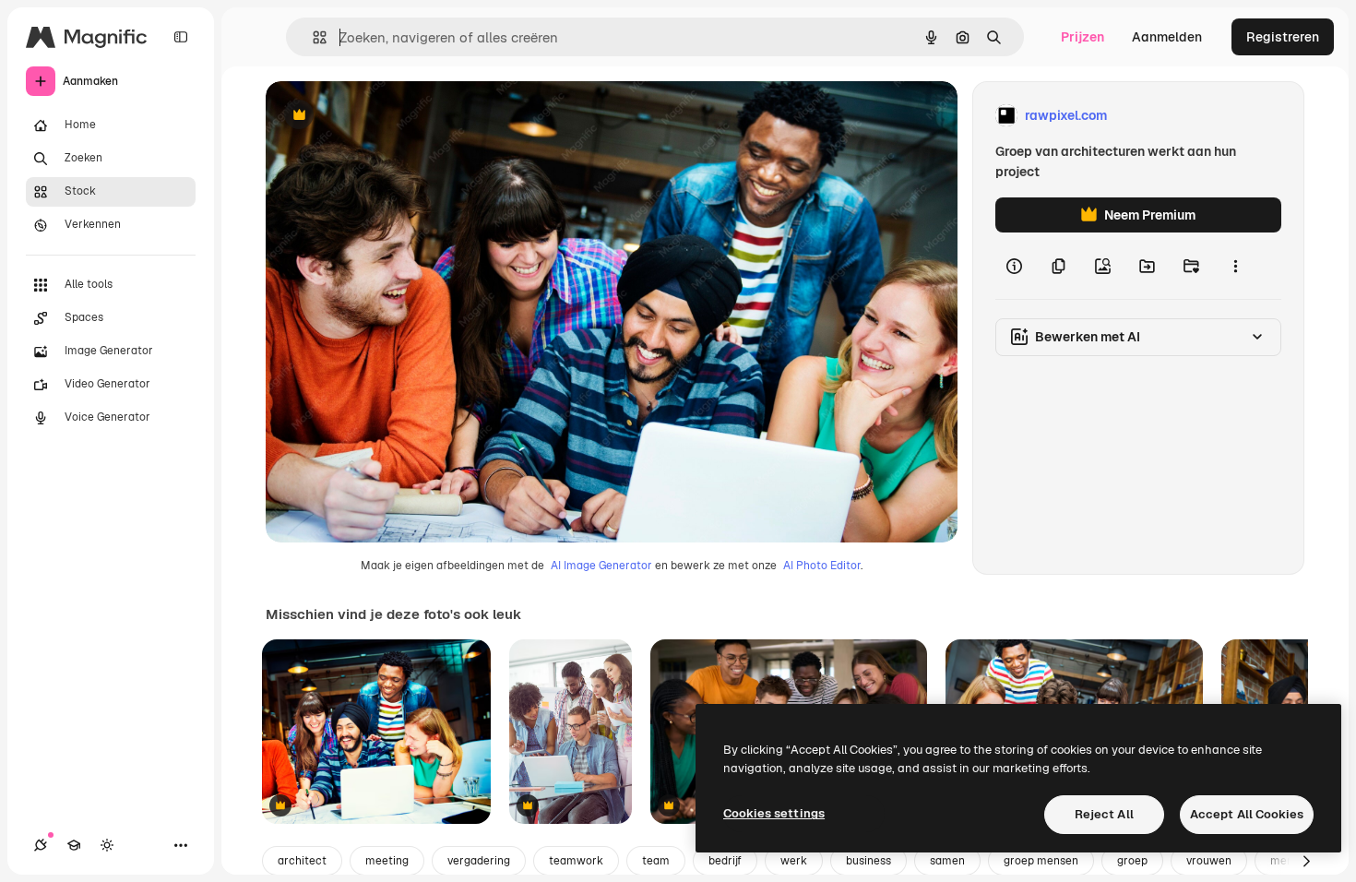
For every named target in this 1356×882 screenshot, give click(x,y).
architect (302, 860)
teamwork (576, 860)
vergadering (478, 860)
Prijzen (1082, 37)
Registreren (1282, 37)
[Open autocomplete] (312, 37)
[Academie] (74, 845)
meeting (387, 860)
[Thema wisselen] (107, 845)
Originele (387, 116)
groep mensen (1041, 860)
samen (947, 860)
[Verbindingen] (40, 845)
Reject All (1104, 814)
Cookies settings (774, 813)
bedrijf (725, 860)
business (868, 860)
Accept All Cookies (1246, 814)
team (656, 860)
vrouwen (1208, 860)
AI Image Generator (601, 565)
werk (793, 860)
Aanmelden (1167, 37)
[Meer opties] (1235, 265)
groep (1132, 860)
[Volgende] (1306, 861)
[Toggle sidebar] (181, 37)
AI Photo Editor (822, 565)
